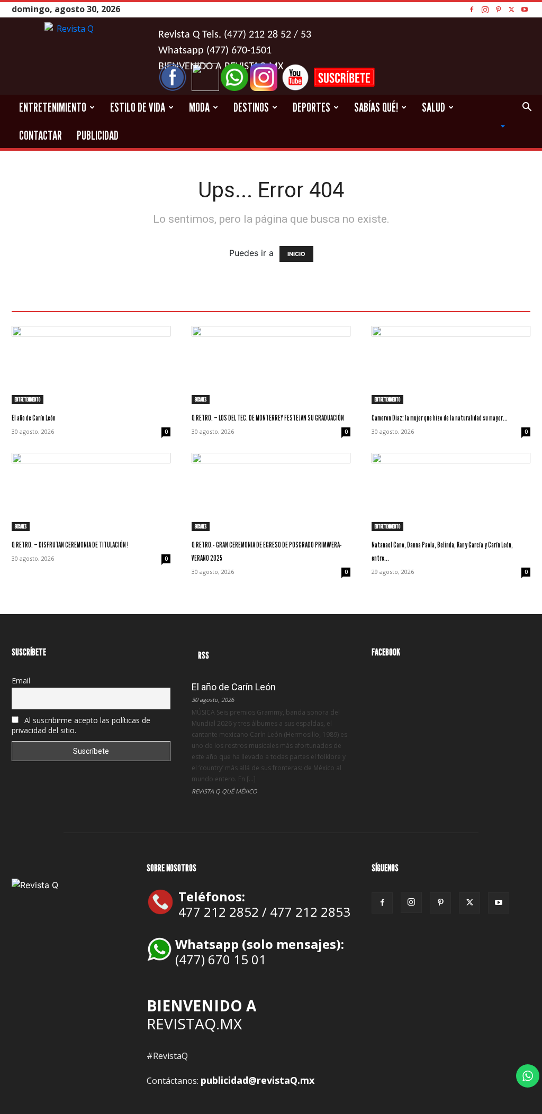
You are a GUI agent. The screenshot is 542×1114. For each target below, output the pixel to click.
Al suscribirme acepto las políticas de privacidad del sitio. (81, 725)
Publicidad (98, 135)
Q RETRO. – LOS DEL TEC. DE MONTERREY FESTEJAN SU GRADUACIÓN (268, 417)
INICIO (296, 254)
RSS (203, 655)
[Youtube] (524, 9)
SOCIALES (200, 399)
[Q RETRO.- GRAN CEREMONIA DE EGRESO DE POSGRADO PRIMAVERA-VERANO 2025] (271, 492)
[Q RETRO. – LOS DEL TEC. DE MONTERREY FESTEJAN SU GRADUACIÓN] (271, 365)
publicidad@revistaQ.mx (257, 1080)
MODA (199, 107)
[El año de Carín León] (91, 365)
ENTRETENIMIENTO (52, 107)
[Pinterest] (498, 9)
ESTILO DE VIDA (137, 107)
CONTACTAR (40, 135)
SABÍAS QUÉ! (376, 107)
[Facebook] (471, 9)
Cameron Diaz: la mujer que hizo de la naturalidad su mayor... (440, 417)
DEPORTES (311, 107)
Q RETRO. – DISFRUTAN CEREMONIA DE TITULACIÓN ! (70, 544)
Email (21, 680)
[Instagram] (485, 9)
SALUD (433, 107)
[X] (511, 9)
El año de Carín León (34, 417)
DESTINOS (251, 107)
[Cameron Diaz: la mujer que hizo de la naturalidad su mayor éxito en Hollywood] (451, 365)
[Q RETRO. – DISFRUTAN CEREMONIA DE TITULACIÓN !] (91, 492)
